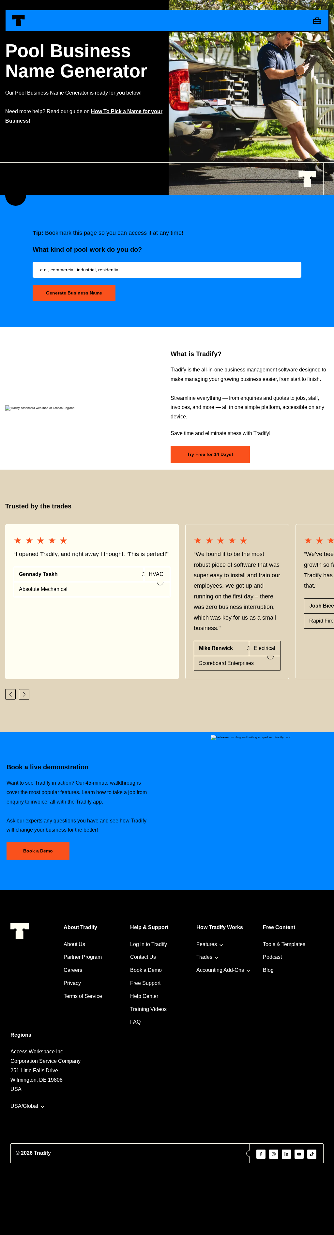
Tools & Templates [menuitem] (284, 944)
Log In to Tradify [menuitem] (148, 944)
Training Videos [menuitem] (148, 1009)
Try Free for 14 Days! (210, 454)
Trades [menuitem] (204, 957)
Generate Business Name (74, 292)
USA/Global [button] (24, 1106)
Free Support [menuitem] (145, 983)
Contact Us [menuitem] (143, 957)
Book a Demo (38, 850)
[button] (10, 694)
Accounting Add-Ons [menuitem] (220, 970)
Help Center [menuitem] (144, 996)
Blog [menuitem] (268, 970)
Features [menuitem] (206, 944)
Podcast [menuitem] (272, 957)
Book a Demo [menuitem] (146, 970)
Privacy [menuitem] (72, 983)
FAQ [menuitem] (135, 1022)
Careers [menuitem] (73, 970)
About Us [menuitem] (74, 944)
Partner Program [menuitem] (83, 957)
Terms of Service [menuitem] (83, 996)
